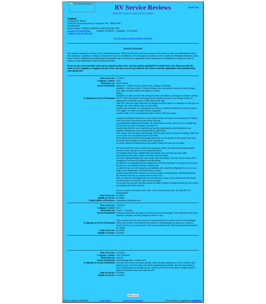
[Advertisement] (133, 243)
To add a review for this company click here (133, 38)
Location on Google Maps (78, 31)
